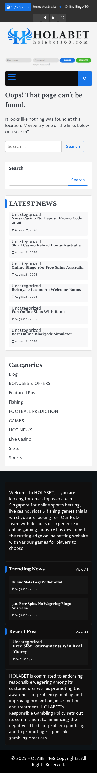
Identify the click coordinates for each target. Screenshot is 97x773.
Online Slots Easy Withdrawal (37, 582)
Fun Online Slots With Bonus (39, 312)
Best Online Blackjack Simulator (42, 334)
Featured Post (23, 393)
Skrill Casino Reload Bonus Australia (46, 245)
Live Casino (20, 439)
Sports (15, 458)
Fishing (16, 402)
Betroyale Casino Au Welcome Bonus (46, 289)
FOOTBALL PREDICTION (33, 411)
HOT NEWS (20, 430)
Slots (14, 449)
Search (16, 168)
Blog (13, 374)
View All (82, 569)
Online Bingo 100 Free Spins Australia (47, 267)
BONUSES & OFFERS (29, 383)
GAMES (16, 421)
